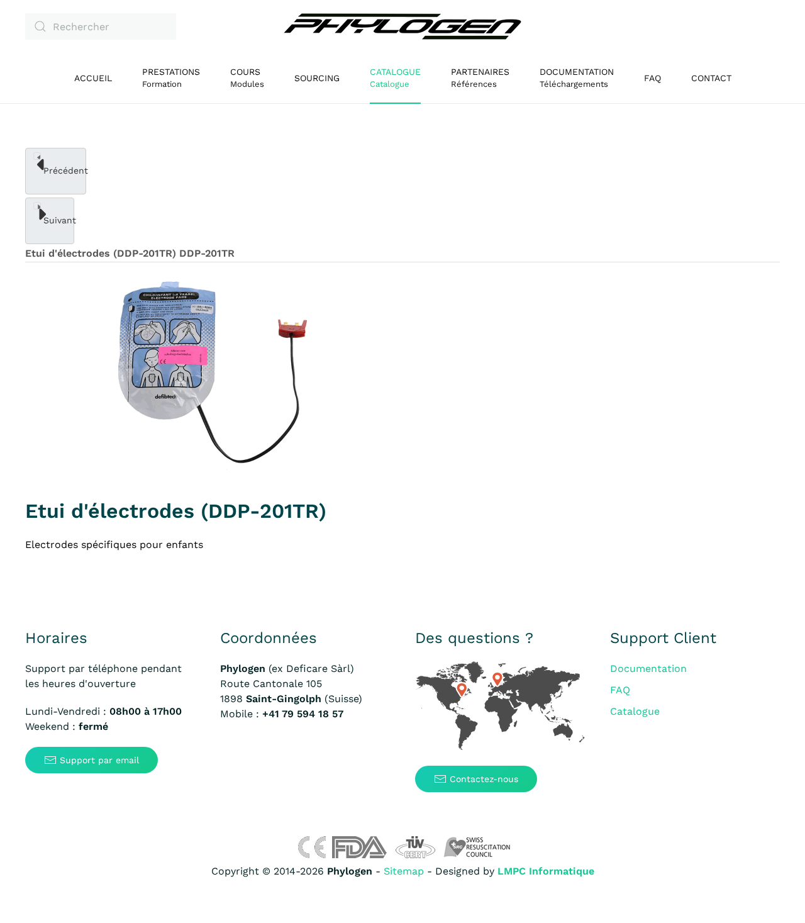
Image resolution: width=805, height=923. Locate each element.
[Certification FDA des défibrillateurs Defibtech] (359, 847)
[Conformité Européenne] (311, 847)
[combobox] (100, 26)
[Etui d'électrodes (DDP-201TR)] (212, 375)
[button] (247, 78)
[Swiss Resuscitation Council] (477, 847)
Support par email (99, 760)
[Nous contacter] (500, 706)
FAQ (652, 78)
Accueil (93, 78)
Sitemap (404, 871)
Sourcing (317, 78)
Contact (711, 78)
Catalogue (635, 711)
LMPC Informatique (545, 871)
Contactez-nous (484, 779)
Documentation (648, 668)
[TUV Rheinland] (415, 847)
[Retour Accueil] (402, 26)
